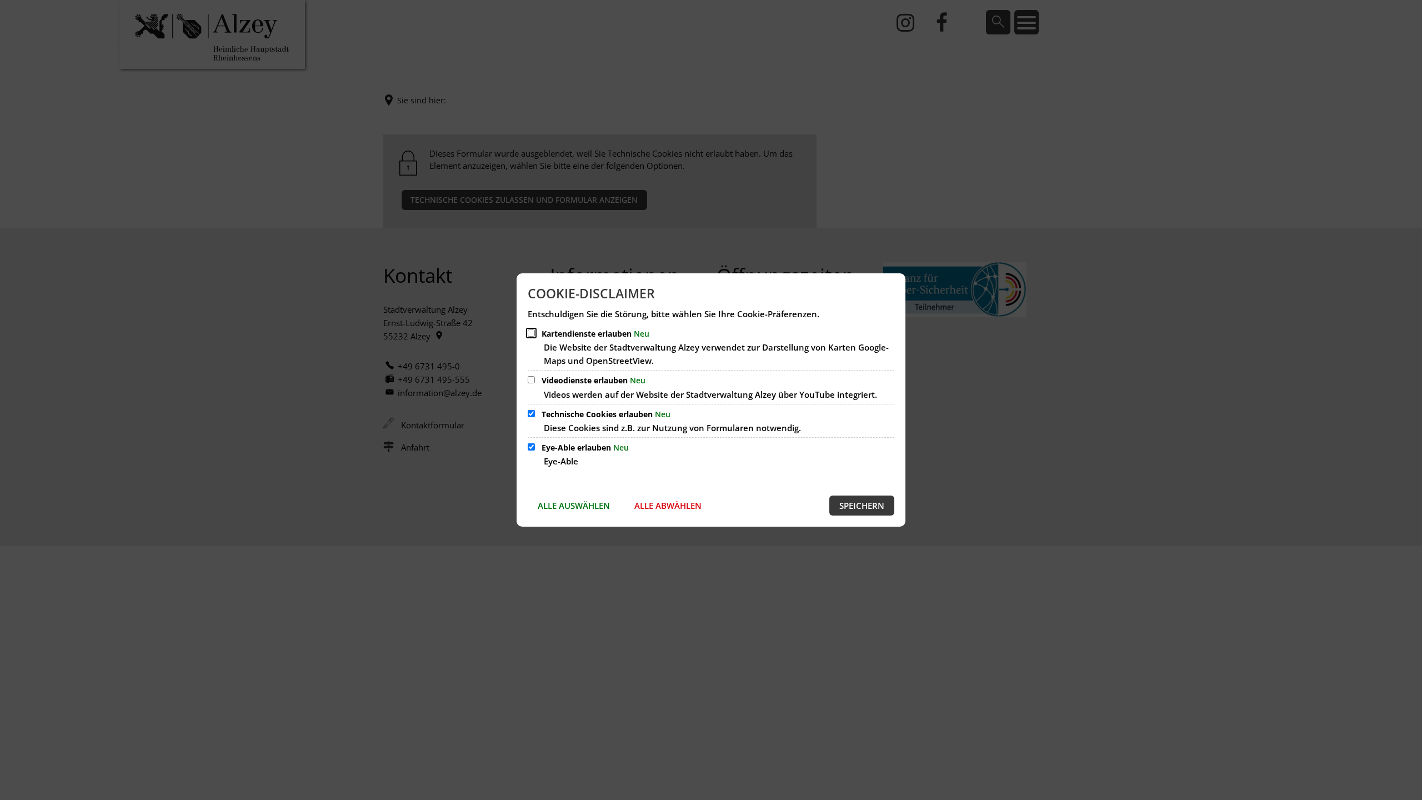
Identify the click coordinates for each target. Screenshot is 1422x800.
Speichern (861, 505)
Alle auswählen (574, 505)
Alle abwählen (668, 505)
